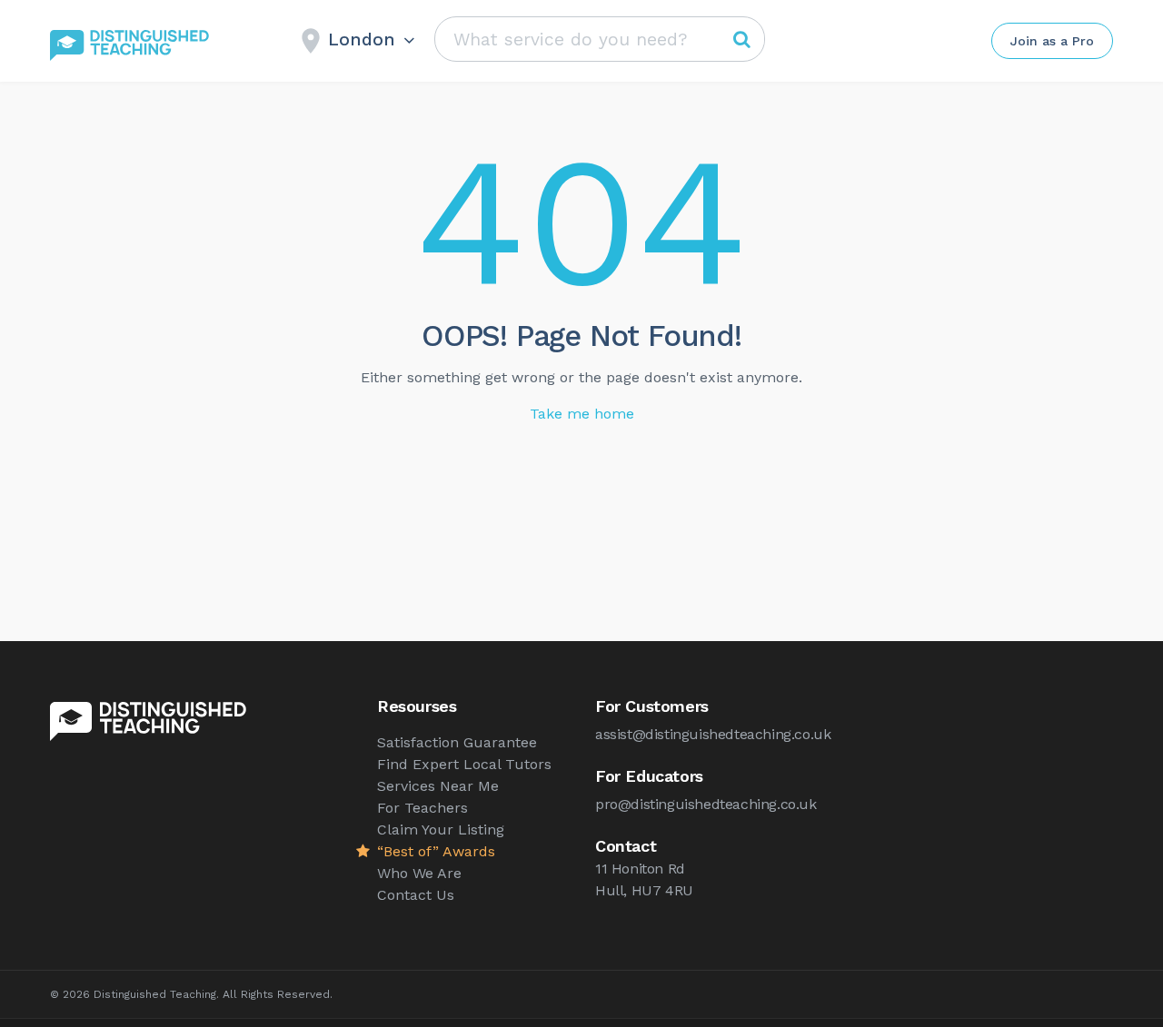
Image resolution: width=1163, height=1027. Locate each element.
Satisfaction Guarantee (457, 742)
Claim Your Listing (440, 829)
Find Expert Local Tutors (464, 764)
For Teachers (422, 807)
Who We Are (419, 873)
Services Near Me (438, 786)
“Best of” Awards (436, 851)
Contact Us (415, 895)
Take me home (582, 413)
